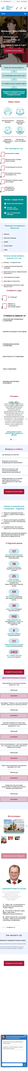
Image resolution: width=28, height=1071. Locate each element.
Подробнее (20, 509)
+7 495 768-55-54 (7, 1)
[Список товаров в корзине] (26, 9)
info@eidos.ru (11, 927)
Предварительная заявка (13, 50)
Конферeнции (6, 1068)
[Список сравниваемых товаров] (16, 9)
